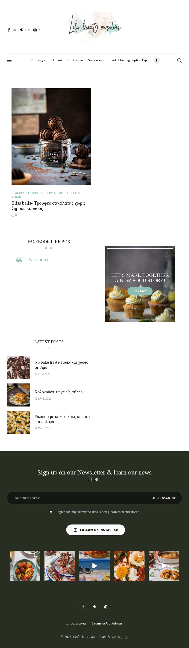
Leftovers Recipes (41, 193)
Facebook (38, 259)
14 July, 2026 (42, 374)
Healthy (18, 193)
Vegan (16, 197)
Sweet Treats (69, 193)
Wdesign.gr (120, 637)
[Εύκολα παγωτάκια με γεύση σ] (59, 566)
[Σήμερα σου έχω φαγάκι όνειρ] (164, 566)
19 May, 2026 (42, 428)
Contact (140, 291)
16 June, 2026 (43, 398)
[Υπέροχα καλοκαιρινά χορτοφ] (25, 566)
